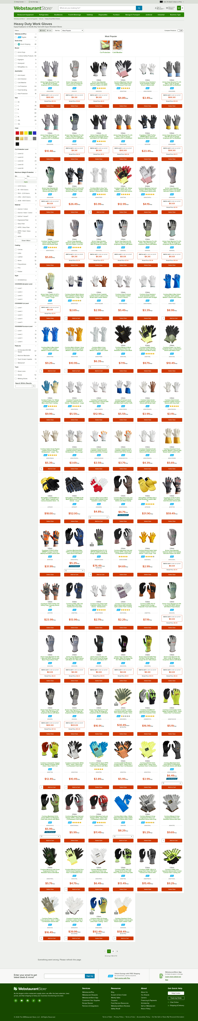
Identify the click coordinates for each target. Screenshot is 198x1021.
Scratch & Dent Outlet (118, 995)
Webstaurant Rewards (90, 995)
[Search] (34, 386)
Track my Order (176, 998)
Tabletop (90, 15)
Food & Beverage (74, 15)
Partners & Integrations (90, 1006)
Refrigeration (43, 15)
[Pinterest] (39, 1000)
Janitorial (149, 15)
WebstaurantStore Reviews (120, 1006)
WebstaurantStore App (90, 998)
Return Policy (145, 1009)
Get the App (34, 2)
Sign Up (90, 976)
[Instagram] (16, 1000)
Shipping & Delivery (177, 1005)
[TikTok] (33, 1000)
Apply (26, 182)
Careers (144, 998)
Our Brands (145, 995)
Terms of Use (130, 1017)
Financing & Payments (149, 1000)
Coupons (114, 1000)
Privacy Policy (119, 1017)
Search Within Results (23, 383)
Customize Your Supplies (91, 1000)
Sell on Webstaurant (148, 1006)
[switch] (180, 30)
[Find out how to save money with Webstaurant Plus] (50, 88)
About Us (144, 992)
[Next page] (117, 951)
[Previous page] (105, 951)
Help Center (20, 2)
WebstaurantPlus (88, 992)
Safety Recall (115, 1009)
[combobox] (97, 8)
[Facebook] (27, 1000)
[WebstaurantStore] (42, 989)
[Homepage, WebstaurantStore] (33, 8)
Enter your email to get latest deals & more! (25, 976)
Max (28, 176)
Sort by (57, 30)
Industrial (161, 15)
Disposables (103, 15)
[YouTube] (21, 1000)
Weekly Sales (115, 998)
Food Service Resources (120, 1003)
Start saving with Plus (122, 978)
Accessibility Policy (143, 1017)
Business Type (175, 15)
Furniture (116, 15)
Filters (17, 30)
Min (16, 176)
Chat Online (174, 1002)
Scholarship (145, 1003)
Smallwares (58, 15)
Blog (112, 992)
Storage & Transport (132, 15)
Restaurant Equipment (25, 15)
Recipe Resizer (87, 1003)
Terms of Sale (107, 1017)
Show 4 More (26, 240)
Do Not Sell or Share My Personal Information (168, 1017)
